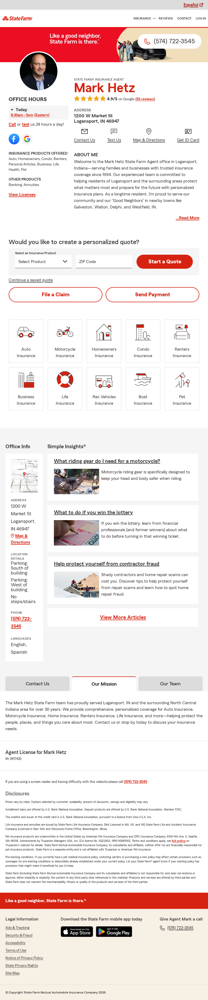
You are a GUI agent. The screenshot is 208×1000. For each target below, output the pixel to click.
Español (191, 5)
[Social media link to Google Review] (27, 139)
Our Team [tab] (170, 683)
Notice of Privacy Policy (24, 958)
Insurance (142, 18)
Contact (184, 18)
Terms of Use (15, 950)
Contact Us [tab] (37, 683)
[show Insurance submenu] (153, 18)
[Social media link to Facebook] (14, 139)
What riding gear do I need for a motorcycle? (107, 461)
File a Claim (56, 294)
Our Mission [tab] (104, 684)
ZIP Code (87, 262)
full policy (179, 840)
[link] (17, 18)
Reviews (166, 18)
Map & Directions (20, 539)
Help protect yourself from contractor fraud (106, 564)
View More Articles (123, 617)
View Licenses (22, 194)
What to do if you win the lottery (93, 512)
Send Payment (152, 294)
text (25, 124)
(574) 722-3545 (21, 622)
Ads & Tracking (17, 928)
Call (12, 124)
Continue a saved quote (31, 280)
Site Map (12, 973)
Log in (201, 18)
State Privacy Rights (21, 966)
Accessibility (15, 943)
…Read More (187, 218)
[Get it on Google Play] (114, 931)
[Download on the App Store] (77, 931)
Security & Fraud (18, 935)
